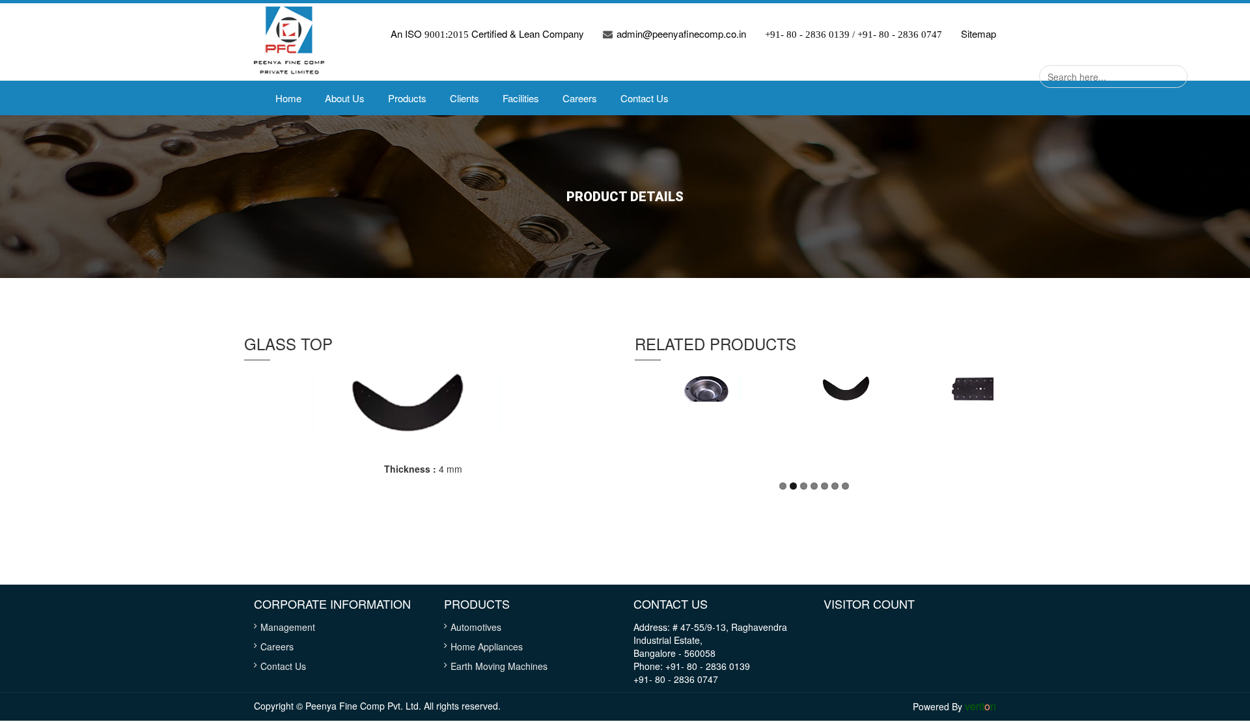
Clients (464, 98)
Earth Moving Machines (499, 666)
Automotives (476, 626)
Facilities (521, 98)
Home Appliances (487, 646)
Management (287, 626)
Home (288, 98)
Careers (579, 98)
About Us (345, 98)
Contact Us (644, 98)
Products (407, 98)
